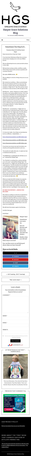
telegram (16, 266)
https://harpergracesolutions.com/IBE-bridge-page (15, 140)
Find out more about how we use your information (13, 425)
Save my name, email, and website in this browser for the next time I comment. (16, 336)
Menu (27, 39)
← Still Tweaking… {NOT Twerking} (15, 274)
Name (5, 315)
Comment (6, 295)
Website (5, 329)
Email (5, 322)
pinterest (16, 259)
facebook (16, 256)
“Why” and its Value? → (15, 279)
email (16, 262)
